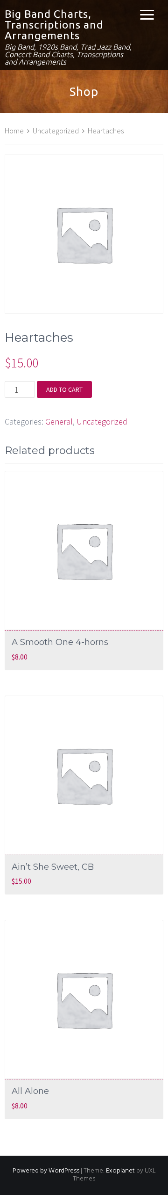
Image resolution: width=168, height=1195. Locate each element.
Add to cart (64, 389)
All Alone (30, 1091)
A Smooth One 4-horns (60, 642)
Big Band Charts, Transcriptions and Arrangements (54, 24)
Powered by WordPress (46, 1171)
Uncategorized (56, 131)
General (59, 421)
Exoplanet (120, 1171)
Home (14, 131)
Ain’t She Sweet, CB (53, 867)
